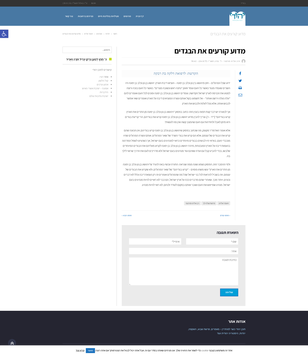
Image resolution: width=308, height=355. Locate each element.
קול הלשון (103, 80)
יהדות (108, 34)
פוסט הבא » (127, 215)
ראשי (115, 34)
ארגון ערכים (102, 84)
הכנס (93, 3)
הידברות (104, 92)
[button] (4, 34)
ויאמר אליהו (88, 34)
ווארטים (99, 34)
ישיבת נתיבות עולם (98, 96)
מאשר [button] (90, 350)
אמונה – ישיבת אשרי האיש (95, 88)
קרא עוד (80, 350)
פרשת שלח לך (209, 203)
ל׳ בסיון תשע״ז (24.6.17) (210, 61)
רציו (101, 76)
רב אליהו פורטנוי (192, 203)
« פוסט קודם (225, 215)
